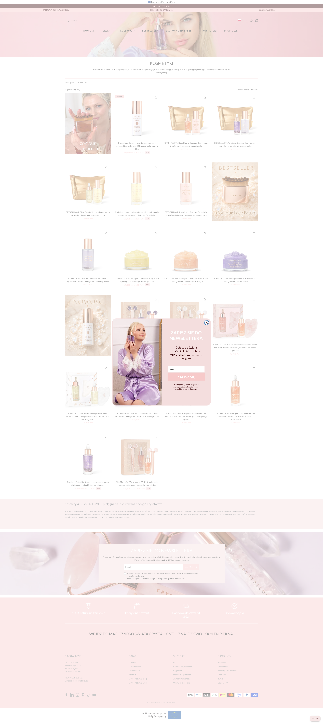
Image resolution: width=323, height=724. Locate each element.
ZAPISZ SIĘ (186, 377)
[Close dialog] (206, 322)
